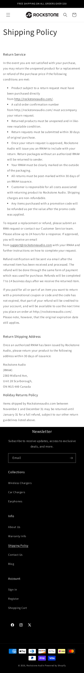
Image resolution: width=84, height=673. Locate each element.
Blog (11, 564)
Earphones (15, 501)
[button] (8, 14)
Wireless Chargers (20, 483)
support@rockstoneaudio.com (31, 245)
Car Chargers (16, 492)
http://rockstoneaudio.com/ (33, 99)
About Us (14, 527)
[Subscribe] (71, 458)
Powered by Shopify (55, 665)
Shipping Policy (18, 545)
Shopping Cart (17, 608)
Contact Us (15, 554)
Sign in (12, 589)
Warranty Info (17, 536)
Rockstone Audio (35, 665)
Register (13, 598)
